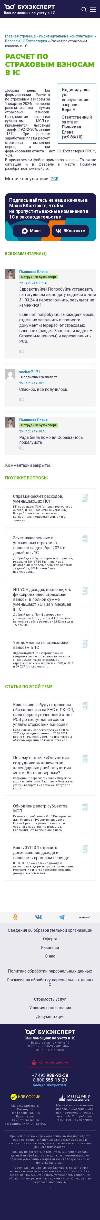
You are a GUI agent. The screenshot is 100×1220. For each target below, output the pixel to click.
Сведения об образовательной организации (50, 930)
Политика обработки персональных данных (50, 971)
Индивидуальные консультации (66, 36)
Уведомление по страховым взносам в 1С (40, 645)
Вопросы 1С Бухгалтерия (26, 41)
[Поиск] (84, 9)
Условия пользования (50, 1008)
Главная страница (20, 36)
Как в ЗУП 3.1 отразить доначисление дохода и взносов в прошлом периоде (41, 852)
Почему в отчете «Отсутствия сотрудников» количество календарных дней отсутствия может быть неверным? (42, 765)
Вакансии (50, 947)
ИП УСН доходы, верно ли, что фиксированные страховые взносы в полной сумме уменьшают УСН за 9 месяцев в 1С (42, 599)
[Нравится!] (21, 350)
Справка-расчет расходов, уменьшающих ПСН (38, 499)
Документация (50, 1016)
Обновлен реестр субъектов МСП (40, 808)
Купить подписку (53, 1062)
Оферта (50, 939)
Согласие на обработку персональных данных (50, 982)
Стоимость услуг (50, 999)
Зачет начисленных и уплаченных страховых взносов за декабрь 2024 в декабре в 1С (39, 545)
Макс (35, 230)
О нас (50, 956)
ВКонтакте (74, 230)
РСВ (54, 178)
